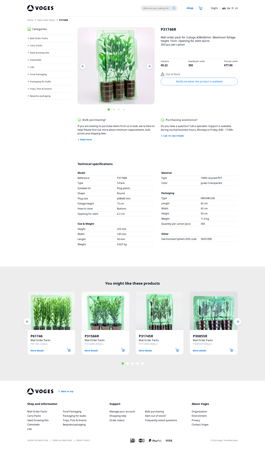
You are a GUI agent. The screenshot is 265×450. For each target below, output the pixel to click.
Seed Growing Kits (39, 52)
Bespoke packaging (40, 95)
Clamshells (35, 59)
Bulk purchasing (154, 411)
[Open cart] (201, 8)
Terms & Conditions (62, 440)
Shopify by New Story (37, 440)
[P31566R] (105, 311)
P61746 (37, 336)
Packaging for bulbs (40, 81)
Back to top (67, 391)
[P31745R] (159, 311)
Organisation (199, 411)
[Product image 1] (116, 65)
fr (233, 8)
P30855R (200, 336)
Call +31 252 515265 (173, 136)
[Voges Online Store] (40, 8)
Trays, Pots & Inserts (41, 88)
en (224, 8)
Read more (86, 139)
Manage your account (122, 411)
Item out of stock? (155, 415)
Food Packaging (38, 74)
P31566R (92, 336)
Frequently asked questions (161, 420)
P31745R (146, 336)
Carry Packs (36, 45)
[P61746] (51, 311)
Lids (32, 67)
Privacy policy (83, 440)
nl (236, 8)
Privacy (196, 420)
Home (30, 20)
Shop (190, 8)
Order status (116, 420)
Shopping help (117, 415)
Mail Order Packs (46, 20)
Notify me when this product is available (199, 81)
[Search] (174, 8)
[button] (83, 66)
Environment (199, 415)
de (228, 8)
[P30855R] (214, 311)
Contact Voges (200, 424)
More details (37, 350)
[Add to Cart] (69, 350)
